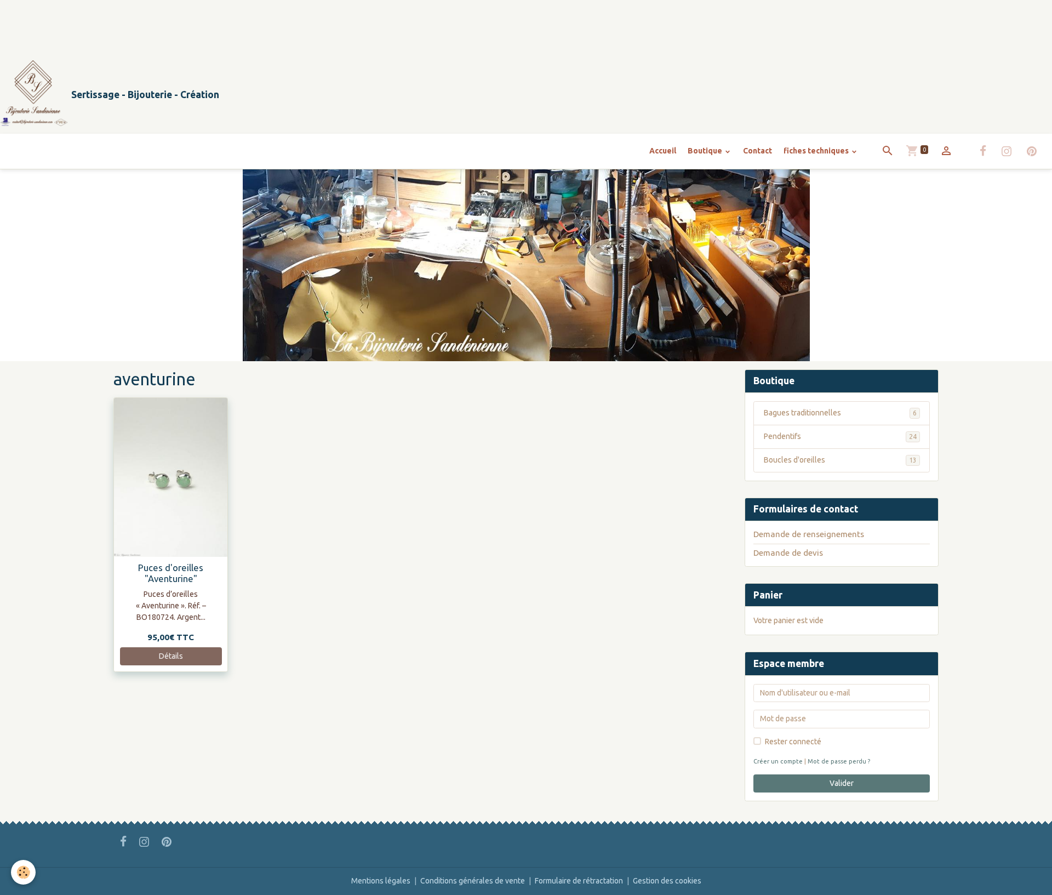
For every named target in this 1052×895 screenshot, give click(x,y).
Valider (842, 783)
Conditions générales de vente (472, 880)
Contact (757, 150)
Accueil (662, 150)
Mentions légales (380, 880)
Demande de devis (788, 552)
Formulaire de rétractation (579, 880)
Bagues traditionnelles (840, 412)
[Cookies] (23, 872)
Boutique (706, 150)
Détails (171, 656)
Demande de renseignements (808, 534)
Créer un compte (778, 761)
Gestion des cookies (667, 880)
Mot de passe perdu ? (839, 761)
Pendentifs (840, 436)
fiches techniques (817, 150)
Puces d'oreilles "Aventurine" (170, 573)
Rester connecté (793, 741)
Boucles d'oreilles (840, 459)
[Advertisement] (199, 24)
